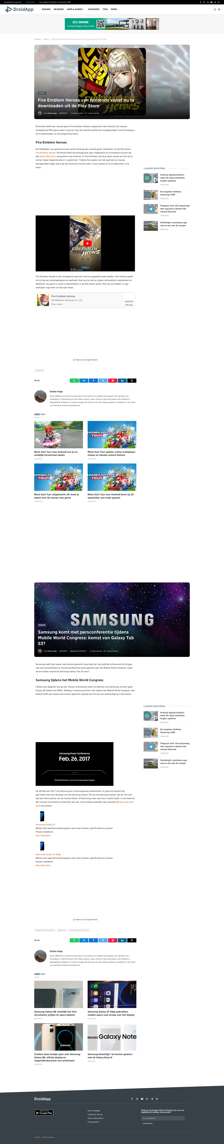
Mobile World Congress (45, 930)
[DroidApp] (20, 9)
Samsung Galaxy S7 (45, 824)
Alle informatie (43, 835)
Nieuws (46, 9)
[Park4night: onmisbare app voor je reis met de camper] (151, 226)
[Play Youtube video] (87, 243)
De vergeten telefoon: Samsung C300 (55, 2)
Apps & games (75, 9)
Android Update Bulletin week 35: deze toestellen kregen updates (172, 178)
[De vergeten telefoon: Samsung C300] (151, 195)
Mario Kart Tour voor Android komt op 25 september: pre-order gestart (111, 496)
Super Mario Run (48, 156)
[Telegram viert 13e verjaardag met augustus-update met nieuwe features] (151, 209)
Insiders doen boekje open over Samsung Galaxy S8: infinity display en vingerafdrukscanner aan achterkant (57, 1057)
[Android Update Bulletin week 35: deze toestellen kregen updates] (151, 178)
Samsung (62, 930)
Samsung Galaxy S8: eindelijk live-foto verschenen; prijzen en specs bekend (55, 1013)
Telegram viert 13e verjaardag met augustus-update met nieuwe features (175, 208)
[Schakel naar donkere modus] (214, 9)
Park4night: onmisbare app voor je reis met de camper (173, 224)
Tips (105, 9)
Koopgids (93, 9)
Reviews (59, 9)
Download (129, 301)
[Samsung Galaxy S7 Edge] (42, 850)
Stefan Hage (52, 113)
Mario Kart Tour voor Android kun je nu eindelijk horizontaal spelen (56, 453)
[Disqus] (85, 543)
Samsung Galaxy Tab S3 (79, 930)
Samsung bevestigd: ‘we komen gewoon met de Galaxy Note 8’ (110, 1056)
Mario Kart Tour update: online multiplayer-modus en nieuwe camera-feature (112, 453)
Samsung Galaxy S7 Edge (48, 854)
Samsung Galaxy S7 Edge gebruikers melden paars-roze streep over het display (111, 1013)
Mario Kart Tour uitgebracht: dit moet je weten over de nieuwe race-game (56, 496)
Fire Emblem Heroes (46, 152)
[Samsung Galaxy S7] (42, 821)
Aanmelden (147, 1123)
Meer (114, 9)
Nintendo (39, 370)
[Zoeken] (219, 9)
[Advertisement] (85, 192)
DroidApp (37, 39)
